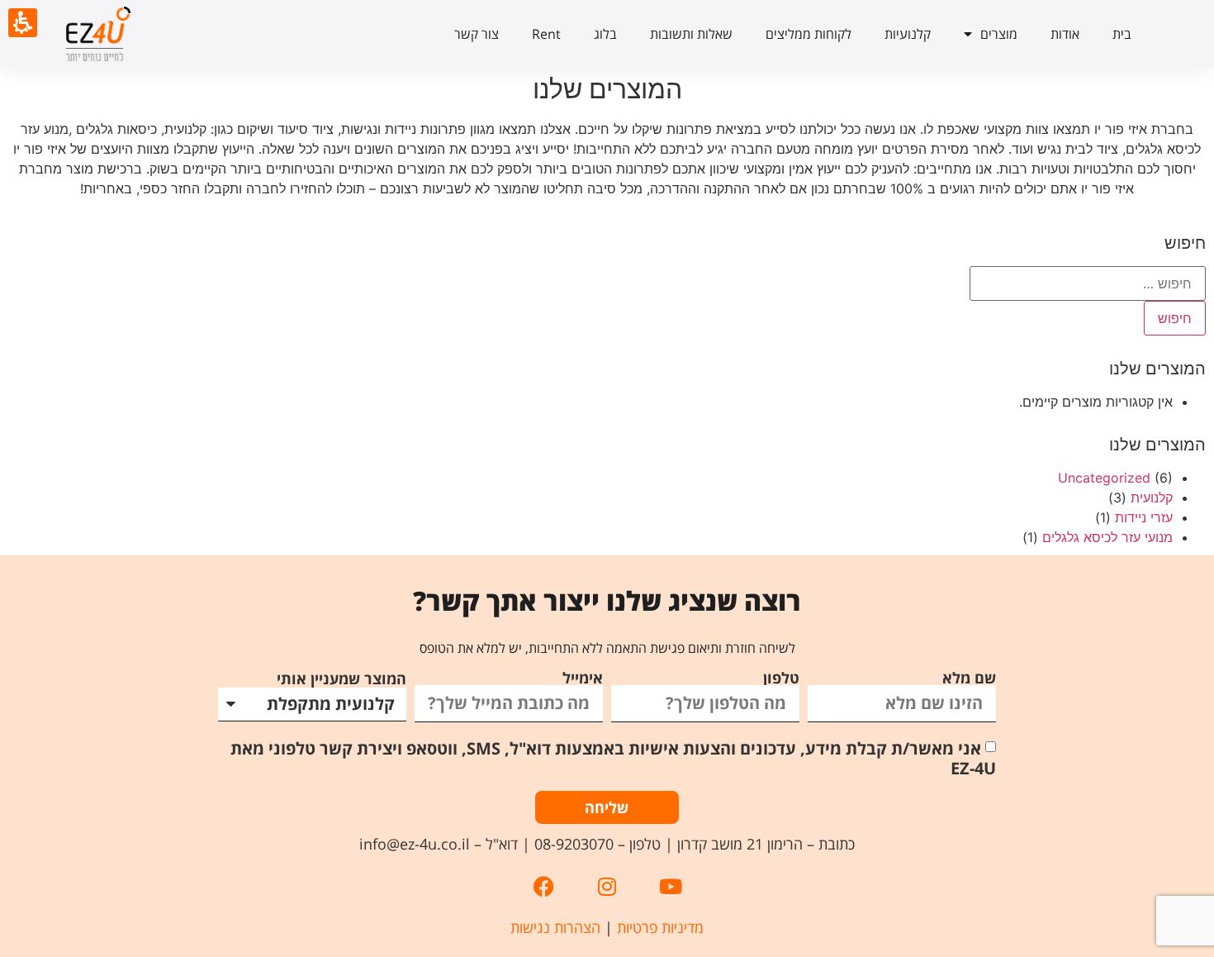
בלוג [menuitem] (605, 34)
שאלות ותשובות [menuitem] (691, 34)
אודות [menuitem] (1064, 34)
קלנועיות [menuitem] (907, 34)
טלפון (781, 677)
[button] (607, 747)
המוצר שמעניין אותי (341, 678)
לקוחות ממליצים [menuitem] (808, 34)
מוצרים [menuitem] (998, 34)
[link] (139, 33)
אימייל (582, 677)
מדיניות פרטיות (660, 927)
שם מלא (969, 677)
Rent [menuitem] (546, 34)
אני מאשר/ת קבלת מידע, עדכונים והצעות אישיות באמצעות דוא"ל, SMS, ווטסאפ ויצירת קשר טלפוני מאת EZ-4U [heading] (613, 757)
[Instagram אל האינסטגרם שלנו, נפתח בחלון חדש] (607, 886)
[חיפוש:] (1088, 283)
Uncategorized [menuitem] (1104, 477)
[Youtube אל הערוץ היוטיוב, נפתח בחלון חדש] (670, 886)
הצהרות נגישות (555, 927)
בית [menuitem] (1121, 34)
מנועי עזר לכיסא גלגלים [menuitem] (1107, 537)
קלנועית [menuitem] (1152, 497)
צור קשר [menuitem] (476, 34)
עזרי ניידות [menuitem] (1144, 517)
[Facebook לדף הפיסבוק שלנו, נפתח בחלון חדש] (543, 886)
